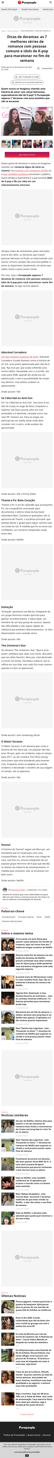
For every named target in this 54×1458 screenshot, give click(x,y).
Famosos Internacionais (12, 921)
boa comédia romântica (16, 174)
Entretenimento (8, 917)
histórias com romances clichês (31, 170)
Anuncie (47, 1435)
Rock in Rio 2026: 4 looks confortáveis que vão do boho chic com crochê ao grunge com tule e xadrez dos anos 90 (33, 1322)
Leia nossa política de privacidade (27, 1452)
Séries (39, 917)
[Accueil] (27, 2)
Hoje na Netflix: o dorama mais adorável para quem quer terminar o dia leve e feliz (34, 1216)
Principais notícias (26, 917)
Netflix (47, 917)
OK (27, 1456)
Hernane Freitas (18, 890)
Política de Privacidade (14, 1435)
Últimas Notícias (13, 31)
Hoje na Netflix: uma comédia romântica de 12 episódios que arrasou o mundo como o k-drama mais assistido (33, 1182)
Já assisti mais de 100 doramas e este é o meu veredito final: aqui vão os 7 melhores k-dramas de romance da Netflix (34, 981)
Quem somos (34, 1435)
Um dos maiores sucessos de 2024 (19, 356)
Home (3, 31)
